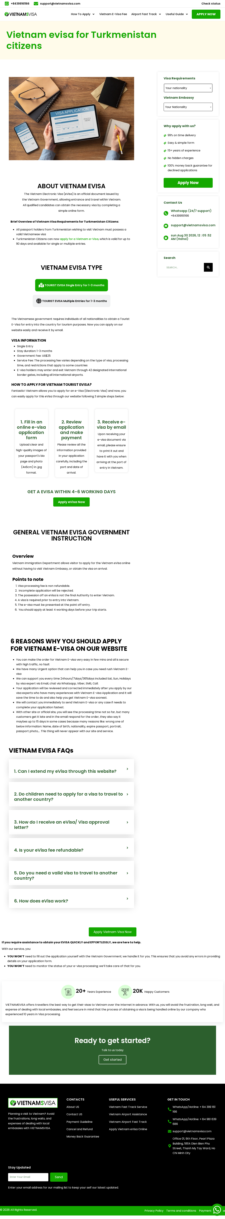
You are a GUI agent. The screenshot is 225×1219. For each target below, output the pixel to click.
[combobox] (188, 88)
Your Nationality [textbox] (176, 107)
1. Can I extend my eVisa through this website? (65, 771)
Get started (112, 1059)
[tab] (71, 285)
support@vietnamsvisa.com (193, 225)
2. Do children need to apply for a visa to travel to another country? (68, 797)
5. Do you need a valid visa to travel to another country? (65, 875)
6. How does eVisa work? (41, 901)
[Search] (208, 267)
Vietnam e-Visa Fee (113, 14)
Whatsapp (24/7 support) (191, 211)
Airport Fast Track (144, 14)
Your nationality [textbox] (176, 88)
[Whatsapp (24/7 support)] (166, 213)
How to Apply (80, 14)
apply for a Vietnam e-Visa (79, 239)
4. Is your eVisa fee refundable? (48, 850)
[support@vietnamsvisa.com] (166, 226)
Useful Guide (175, 14)
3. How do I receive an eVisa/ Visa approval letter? (61, 825)
